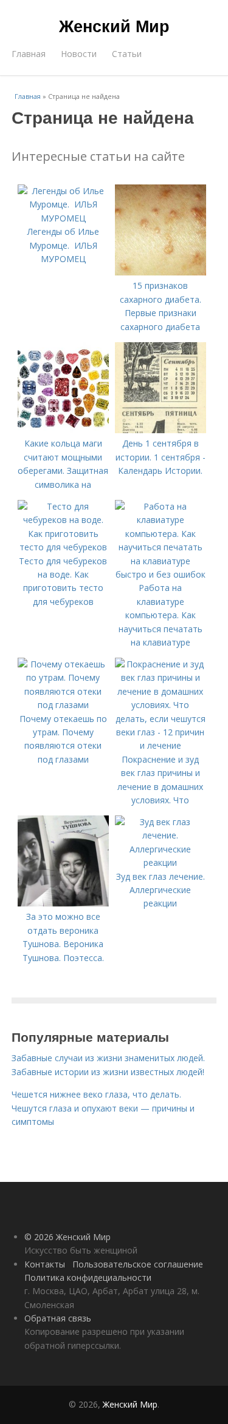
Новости (79, 53)
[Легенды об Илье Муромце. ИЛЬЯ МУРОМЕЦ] (63, 218)
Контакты (44, 1264)
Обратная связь (57, 1318)
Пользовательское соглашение (137, 1264)
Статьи (127, 53)
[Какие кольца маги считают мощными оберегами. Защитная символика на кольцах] (63, 430)
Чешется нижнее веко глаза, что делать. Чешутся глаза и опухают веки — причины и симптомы (103, 1107)
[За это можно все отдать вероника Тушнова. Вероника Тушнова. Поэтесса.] (63, 903)
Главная (29, 53)
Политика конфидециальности (87, 1277)
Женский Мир (114, 25)
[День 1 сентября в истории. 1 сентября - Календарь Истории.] (160, 430)
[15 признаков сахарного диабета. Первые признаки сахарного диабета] (160, 272)
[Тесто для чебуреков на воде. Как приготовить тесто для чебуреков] (63, 547)
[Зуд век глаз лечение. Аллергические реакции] (160, 862)
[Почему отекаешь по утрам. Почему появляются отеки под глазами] (63, 704)
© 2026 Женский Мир (67, 1237)
